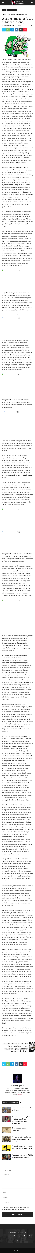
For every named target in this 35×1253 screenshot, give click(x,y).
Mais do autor (24, 1103)
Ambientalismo (5, 1141)
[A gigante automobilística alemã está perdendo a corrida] (6, 1139)
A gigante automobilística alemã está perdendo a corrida (21, 1139)
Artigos (8, 7)
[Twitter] (4, 29)
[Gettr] (25, 29)
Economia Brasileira (11, 10)
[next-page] (6, 1164)
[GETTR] (9, 1236)
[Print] (21, 29)
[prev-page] (3, 1164)
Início (3, 7)
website (20, 1094)
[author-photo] (17, 1083)
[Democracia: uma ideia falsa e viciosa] (6, 1110)
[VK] (16, 29)
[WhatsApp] (8, 29)
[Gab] (4, 1236)
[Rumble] (19, 1236)
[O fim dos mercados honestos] (6, 1130)
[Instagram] (14, 1236)
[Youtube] (17, 1241)
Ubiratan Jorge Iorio (9, 25)
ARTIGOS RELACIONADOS (10, 1103)
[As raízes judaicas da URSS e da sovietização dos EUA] (6, 1157)
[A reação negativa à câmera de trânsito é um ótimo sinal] (6, 1148)
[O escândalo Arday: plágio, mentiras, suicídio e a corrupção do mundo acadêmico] (6, 1119)
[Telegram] (12, 29)
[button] (3, 2)
